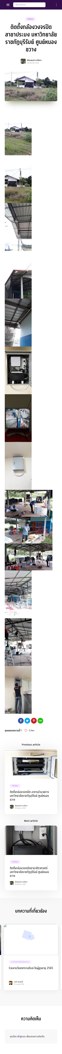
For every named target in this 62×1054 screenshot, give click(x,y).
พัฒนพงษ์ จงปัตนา (34, 60)
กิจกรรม (30, 19)
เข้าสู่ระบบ (21, 1036)
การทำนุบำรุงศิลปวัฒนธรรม (20, 962)
